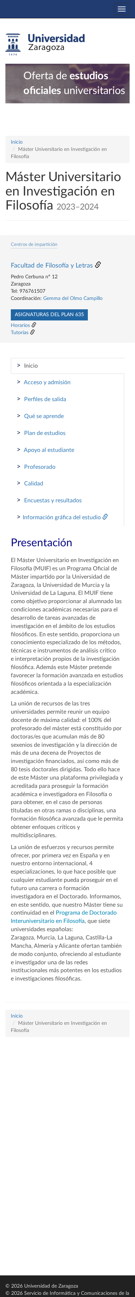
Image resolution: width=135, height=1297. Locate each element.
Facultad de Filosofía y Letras (52, 265)
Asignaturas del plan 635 (49, 314)
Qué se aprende (40, 415)
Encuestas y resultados (49, 500)
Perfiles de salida (41, 399)
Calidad (30, 483)
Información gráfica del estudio (59, 517)
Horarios (20, 325)
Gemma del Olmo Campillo (73, 298)
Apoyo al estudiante (45, 449)
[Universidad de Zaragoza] (45, 44)
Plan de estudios (41, 432)
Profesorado (36, 466)
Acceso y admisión (44, 382)
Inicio (17, 142)
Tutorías (19, 332)
